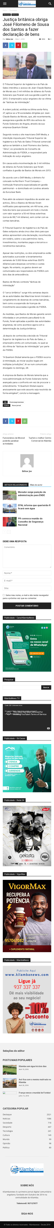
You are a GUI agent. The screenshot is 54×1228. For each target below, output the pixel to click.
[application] (27, 717)
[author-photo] (27, 467)
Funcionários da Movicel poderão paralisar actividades (14, 441)
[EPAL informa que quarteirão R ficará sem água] (10, 508)
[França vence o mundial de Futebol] (10, 1096)
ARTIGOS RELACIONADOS (15, 485)
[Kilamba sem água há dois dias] (10, 1070)
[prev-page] (4, 532)
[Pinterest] (18, 45)
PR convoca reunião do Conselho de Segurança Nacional (30, 521)
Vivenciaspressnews (16, 402)
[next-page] (9, 532)
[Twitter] (12, 45)
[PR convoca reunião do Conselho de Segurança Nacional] (10, 521)
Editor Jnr (9, 39)
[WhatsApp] (24, 45)
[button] (4, 3)
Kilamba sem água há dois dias (33, 1066)
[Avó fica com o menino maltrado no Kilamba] (10, 1083)
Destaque (13, 10)
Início (5, 10)
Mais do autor (36, 485)
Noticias (15, 15)
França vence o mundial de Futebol (35, 1093)
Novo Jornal (16, 405)
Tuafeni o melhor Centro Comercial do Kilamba (40, 439)
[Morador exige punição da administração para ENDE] (10, 495)
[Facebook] (5, 45)
